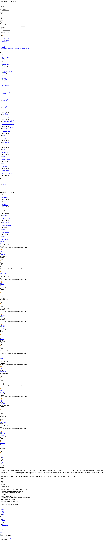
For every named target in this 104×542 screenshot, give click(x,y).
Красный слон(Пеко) (3, 371)
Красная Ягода (2, 435)
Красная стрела (2, 446)
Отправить (23, 26)
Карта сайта (3, 513)
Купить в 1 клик (2, 251)
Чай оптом (3, 524)
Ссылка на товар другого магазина (5, 24)
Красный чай (16, 48)
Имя (1, 14)
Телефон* (1, 19)
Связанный (3, 520)
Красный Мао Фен (3, 392)
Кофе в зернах (27, 48)
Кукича (1, 360)
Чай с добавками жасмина (11, 48)
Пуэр (20, 48)
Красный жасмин (2, 403)
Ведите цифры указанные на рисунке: (5, 26)
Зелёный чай (2, 48)
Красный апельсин (3, 424)
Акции (3, 35)
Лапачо (1, 317)
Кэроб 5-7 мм (2, 339)
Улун (19, 48)
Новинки (3, 34)
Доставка (5, 43)
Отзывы (3, 512)
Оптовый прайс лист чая (5, 41)
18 (2, 461)
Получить (2, 12)
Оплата (5, 42)
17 (2, 460)
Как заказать (5, 44)
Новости (5, 45)
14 (2, 458)
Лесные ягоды (2, 286)
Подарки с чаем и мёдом (7, 37)
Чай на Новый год (6, 40)
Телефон (1, 11)
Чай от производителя (5, 525)
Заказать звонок (2, 531)
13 (2, 457)
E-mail (1, 18)
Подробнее (7, 57)
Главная (3, 507)
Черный (3, 518)
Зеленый (3, 519)
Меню (1, 31)
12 (2, 456)
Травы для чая (23, 48)
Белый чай (5, 48)
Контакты (3, 47)
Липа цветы (2, 243)
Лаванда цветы (2, 328)
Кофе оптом (3, 526)
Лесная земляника (2, 307)
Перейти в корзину (3, 538)
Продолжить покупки (9, 538)
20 (2, 462)
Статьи (5, 46)
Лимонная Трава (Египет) (3, 275)
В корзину (1, 259)
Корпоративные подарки (5, 36)
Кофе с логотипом (6, 38)
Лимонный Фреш (2, 254)
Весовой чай (3, 523)
